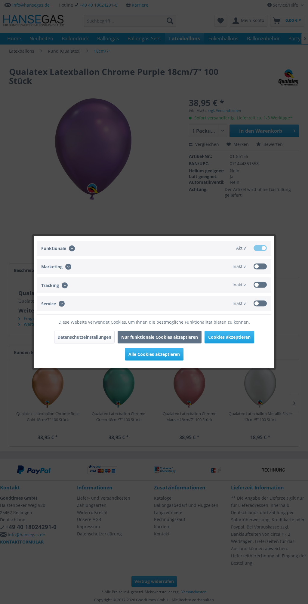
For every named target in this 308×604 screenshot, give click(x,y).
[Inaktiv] (260, 266)
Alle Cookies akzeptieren (154, 354)
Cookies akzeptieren (229, 337)
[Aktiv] (260, 248)
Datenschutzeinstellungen (84, 337)
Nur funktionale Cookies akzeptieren (159, 337)
